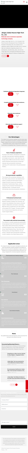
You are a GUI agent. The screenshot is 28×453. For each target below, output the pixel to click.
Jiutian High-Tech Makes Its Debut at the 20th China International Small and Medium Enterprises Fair (16, 378)
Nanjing (2, 449)
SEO (6, 449)
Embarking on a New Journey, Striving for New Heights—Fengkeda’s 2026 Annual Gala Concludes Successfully (16, 355)
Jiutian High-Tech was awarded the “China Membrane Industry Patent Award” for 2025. (15, 363)
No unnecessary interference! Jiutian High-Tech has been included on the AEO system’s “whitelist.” (16, 371)
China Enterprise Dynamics (15, 448)
